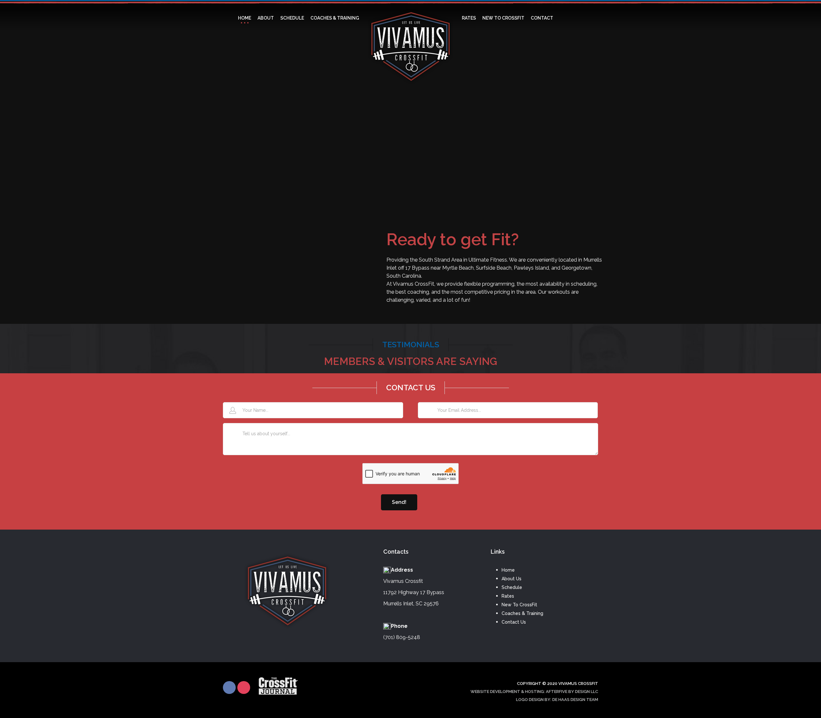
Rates (508, 596)
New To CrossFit (519, 604)
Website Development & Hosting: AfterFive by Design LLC (534, 691)
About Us (511, 578)
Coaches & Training (522, 613)
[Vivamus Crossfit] (410, 18)
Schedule (512, 587)
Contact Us (514, 622)
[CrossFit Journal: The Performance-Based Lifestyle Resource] (278, 692)
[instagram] (243, 687)
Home (508, 570)
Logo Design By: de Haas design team (557, 699)
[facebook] (229, 687)
